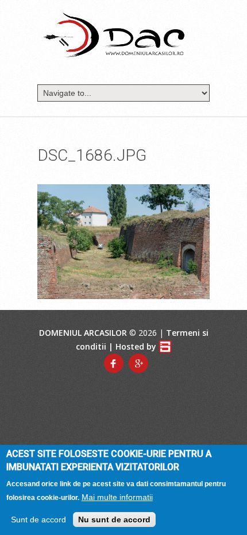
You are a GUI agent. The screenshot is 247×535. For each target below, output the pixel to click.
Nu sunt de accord (114, 519)
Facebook (114, 363)
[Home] (114, 34)
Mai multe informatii (117, 497)
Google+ (138, 363)
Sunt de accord (38, 519)
